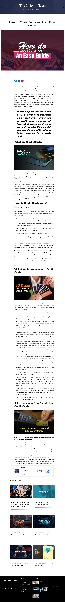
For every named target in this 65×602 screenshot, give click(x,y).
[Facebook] (8, 588)
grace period (23, 312)
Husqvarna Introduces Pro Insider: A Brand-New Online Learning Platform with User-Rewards (44, 589)
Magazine (23, 587)
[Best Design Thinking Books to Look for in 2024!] (44, 558)
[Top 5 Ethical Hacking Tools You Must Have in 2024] (21, 558)
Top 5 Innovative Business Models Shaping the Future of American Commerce (44, 535)
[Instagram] (15, 588)
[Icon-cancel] (5, 588)
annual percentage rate (45, 323)
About (22, 591)
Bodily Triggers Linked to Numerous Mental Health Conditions (44, 582)
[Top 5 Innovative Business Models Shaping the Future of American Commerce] (44, 528)
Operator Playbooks (25, 584)
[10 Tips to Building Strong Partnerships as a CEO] (44, 497)
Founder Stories (24, 582)
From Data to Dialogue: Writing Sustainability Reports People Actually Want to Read (20, 504)
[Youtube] (11, 588)
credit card (19, 173)
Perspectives (24, 589)
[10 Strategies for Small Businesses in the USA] (21, 528)
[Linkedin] (2, 588)
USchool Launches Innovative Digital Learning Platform (43, 596)
